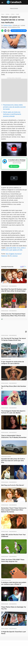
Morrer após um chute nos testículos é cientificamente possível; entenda (12, 114)
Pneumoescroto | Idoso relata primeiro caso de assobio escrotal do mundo (14, 107)
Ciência (12, 14)
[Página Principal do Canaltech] (14, 3)
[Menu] (2, 2)
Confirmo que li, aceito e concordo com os (14, 34)
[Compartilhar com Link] (8, 30)
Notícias (7, 14)
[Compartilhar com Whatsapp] (2, 30)
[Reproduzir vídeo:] (14, 149)
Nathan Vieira (8, 25)
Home (2, 14)
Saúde (17, 14)
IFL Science (14, 256)
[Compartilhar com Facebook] (5, 30)
